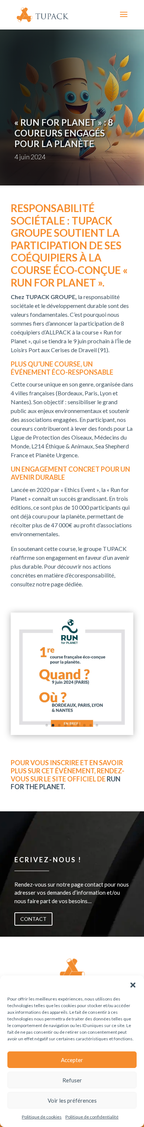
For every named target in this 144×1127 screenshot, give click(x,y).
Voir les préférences (72, 1100)
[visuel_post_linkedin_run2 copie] (72, 732)
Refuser (72, 1080)
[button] (133, 984)
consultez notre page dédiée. (47, 583)
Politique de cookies (42, 1117)
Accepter (72, 1060)
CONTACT (33, 919)
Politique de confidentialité (92, 1117)
